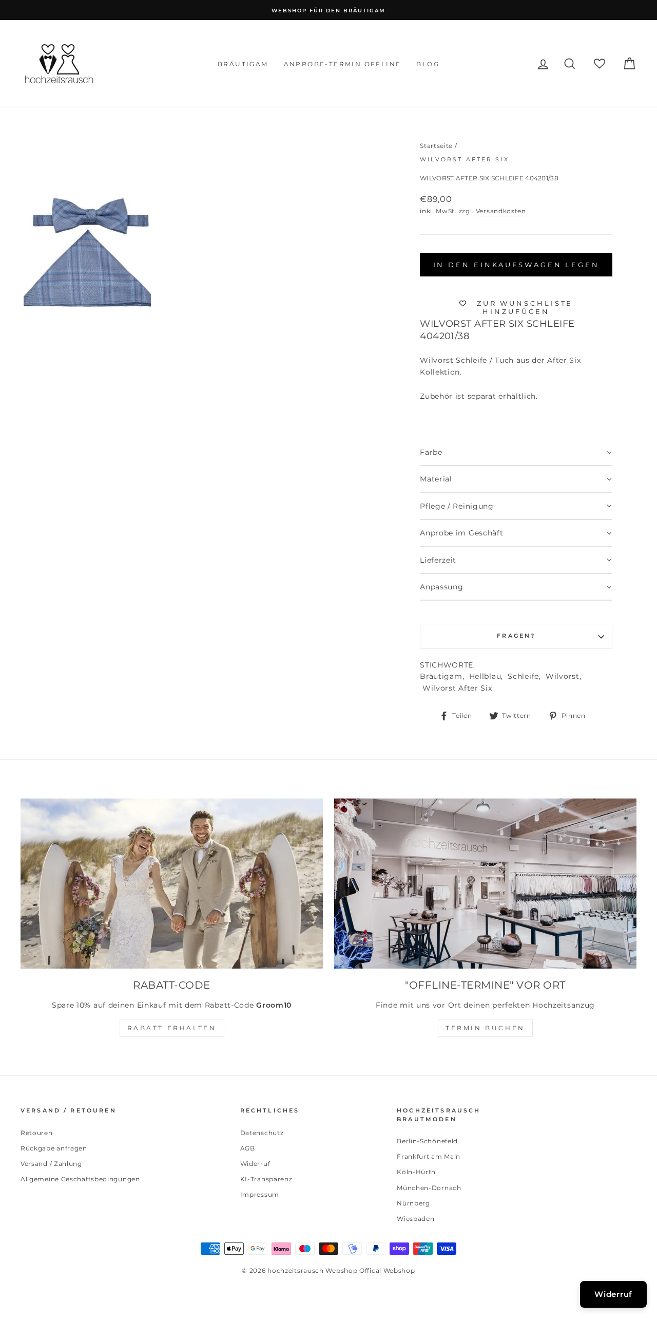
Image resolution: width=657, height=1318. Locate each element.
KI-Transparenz (266, 1179)
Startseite (436, 146)
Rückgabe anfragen (54, 1148)
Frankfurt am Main (428, 1156)
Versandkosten (501, 211)
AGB (247, 1148)
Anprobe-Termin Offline (342, 64)
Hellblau (485, 676)
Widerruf (255, 1163)
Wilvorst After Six (464, 159)
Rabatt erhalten (172, 1028)
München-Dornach (429, 1188)
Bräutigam (243, 64)
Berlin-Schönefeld (427, 1141)
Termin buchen (485, 1028)
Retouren (37, 1133)
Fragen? (516, 636)
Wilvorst (562, 676)
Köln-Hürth (416, 1172)
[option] (328, 10)
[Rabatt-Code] (172, 884)
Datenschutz (262, 1133)
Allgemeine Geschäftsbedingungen (80, 1179)
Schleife (523, 676)
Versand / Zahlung (51, 1163)
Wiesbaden (415, 1218)
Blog (427, 64)
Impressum (259, 1194)
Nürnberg (413, 1203)
